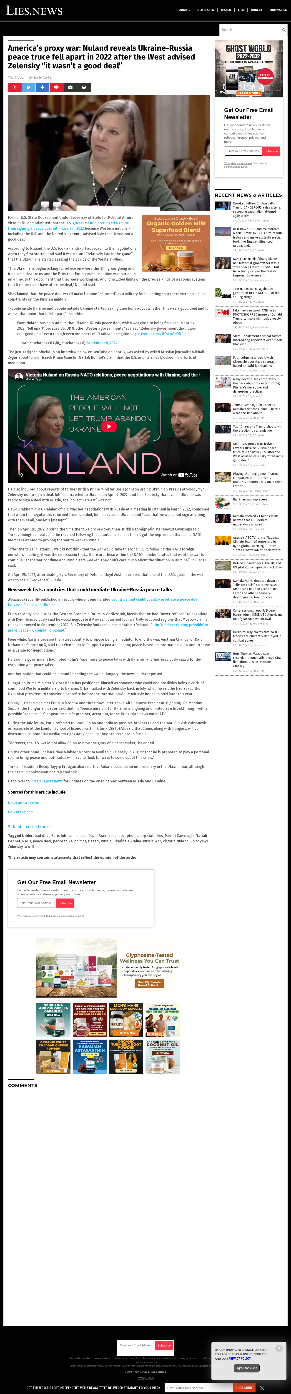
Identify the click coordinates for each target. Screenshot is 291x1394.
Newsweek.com (21, 812)
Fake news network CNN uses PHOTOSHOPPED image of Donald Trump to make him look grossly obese (257, 317)
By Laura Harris (258, 645)
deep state (146, 836)
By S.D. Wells (257, 250)
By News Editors (258, 349)
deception (126, 836)
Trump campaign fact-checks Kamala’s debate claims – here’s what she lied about (256, 409)
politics (80, 841)
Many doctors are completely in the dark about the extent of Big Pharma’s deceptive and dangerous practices (256, 385)
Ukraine (119, 841)
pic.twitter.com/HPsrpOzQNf (159, 334)
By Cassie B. (256, 396)
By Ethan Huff (257, 417)
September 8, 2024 (102, 343)
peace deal (42, 841)
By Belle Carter (258, 465)
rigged (93, 841)
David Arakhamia (102, 836)
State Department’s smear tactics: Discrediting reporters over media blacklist (257, 340)
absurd (184, 10)
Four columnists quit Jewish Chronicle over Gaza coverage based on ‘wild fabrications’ (254, 362)
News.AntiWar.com (23, 803)
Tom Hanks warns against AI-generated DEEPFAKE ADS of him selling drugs (256, 293)
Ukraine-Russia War (144, 841)
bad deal (42, 836)
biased (226, 10)
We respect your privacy (122, 1365)
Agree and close (246, 1368)
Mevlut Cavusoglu (179, 836)
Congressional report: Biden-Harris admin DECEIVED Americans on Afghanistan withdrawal (257, 615)
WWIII (29, 846)
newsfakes (205, 10)
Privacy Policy (145, 1378)
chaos (81, 836)
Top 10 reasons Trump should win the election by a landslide (257, 429)
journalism (278, 10)
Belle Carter (43, 77)
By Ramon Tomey (259, 220)
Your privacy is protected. (31, 916)
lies (241, 10)
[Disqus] (109, 1148)
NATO (26, 841)
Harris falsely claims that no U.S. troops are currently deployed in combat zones (257, 636)
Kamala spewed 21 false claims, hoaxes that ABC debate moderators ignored (256, 520)
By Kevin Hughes (259, 623)
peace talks (62, 841)
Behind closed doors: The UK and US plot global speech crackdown (258, 565)
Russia (106, 841)
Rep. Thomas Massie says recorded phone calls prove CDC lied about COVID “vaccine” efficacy (257, 660)
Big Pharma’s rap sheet (250, 499)
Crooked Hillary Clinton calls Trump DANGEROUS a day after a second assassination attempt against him (257, 210)
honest (256, 10)
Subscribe (244, 1388)
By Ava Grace (257, 301)
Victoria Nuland (176, 841)
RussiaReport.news (46, 781)
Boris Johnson (63, 836)
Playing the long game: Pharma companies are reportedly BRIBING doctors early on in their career (257, 480)
